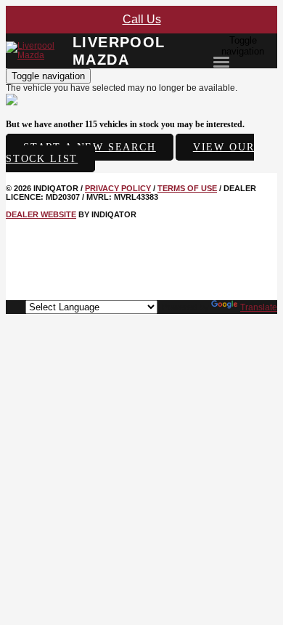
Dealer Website (41, 214)
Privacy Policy (118, 188)
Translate (258, 307)
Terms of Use (187, 188)
